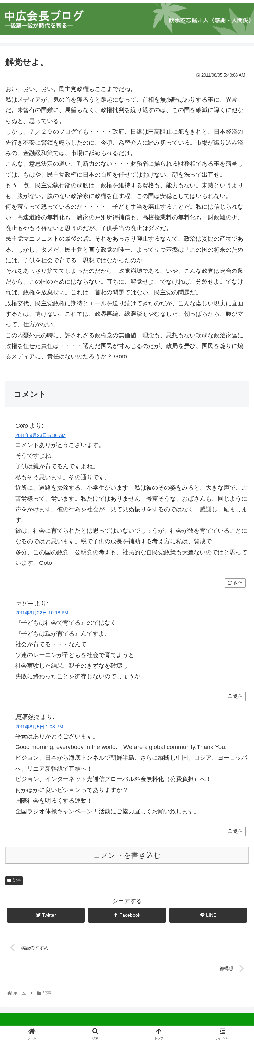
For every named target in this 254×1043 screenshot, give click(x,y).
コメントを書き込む (127, 855)
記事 (17, 880)
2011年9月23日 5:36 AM (40, 435)
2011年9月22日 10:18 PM (41, 612)
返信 (237, 583)
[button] (234, 725)
